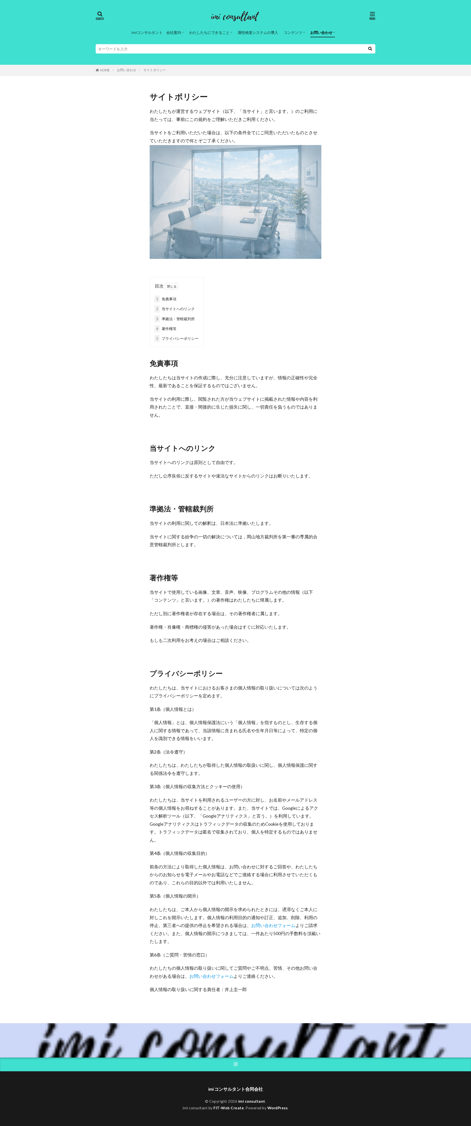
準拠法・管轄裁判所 (175, 319)
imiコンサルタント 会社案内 (156, 32)
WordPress (277, 1108)
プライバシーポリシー (177, 338)
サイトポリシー (155, 70)
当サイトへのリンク (175, 308)
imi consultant (251, 1101)
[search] (370, 48)
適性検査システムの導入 (258, 32)
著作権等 (166, 328)
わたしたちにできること (209, 32)
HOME (105, 70)
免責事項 (166, 299)
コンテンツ (293, 32)
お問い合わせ (321, 32)
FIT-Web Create (228, 1108)
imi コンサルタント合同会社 (235, 1089)
